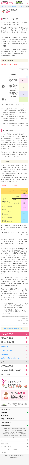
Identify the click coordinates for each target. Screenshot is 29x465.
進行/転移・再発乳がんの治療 (11, 370)
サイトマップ (4, 440)
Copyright (3, 452)
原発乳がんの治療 (7, 366)
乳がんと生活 (5, 374)
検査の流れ (4, 346)
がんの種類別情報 (12, 6)
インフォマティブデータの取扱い (9, 449)
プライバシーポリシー (6, 446)
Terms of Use (4, 443)
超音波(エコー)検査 (7, 354)
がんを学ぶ (3, 6)
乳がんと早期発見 (7, 338)
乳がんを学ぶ (21, 6)
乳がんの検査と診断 (8, 342)
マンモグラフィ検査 (7, 350)
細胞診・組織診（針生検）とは (13, 328)
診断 (2, 362)
